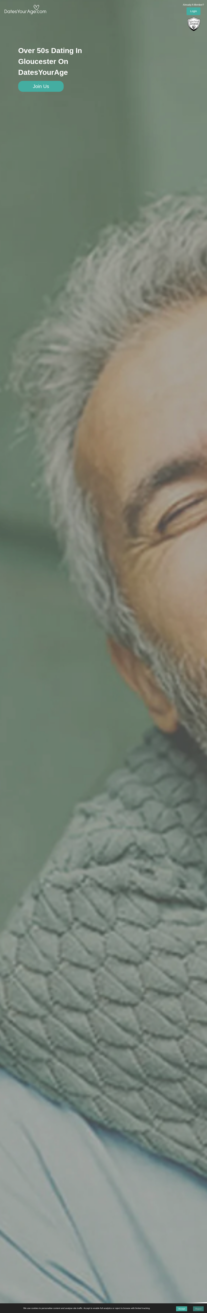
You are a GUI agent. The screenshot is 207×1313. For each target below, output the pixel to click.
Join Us (41, 86)
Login (193, 11)
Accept (181, 1309)
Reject (198, 1309)
